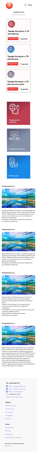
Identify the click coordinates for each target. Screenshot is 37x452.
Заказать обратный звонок (14, 397)
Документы (8, 446)
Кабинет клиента (10, 406)
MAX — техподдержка (16, 392)
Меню (30, 5)
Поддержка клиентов (17, 149)
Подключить (13, 38)
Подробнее (23, 39)
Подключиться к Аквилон (14, 121)
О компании (9, 412)
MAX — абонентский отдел (17, 389)
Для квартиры (9, 428)
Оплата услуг (14, 176)
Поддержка (9, 416)
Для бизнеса (9, 434)
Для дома (8, 431)
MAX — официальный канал (17, 386)
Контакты (8, 419)
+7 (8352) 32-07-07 (18, 12)
